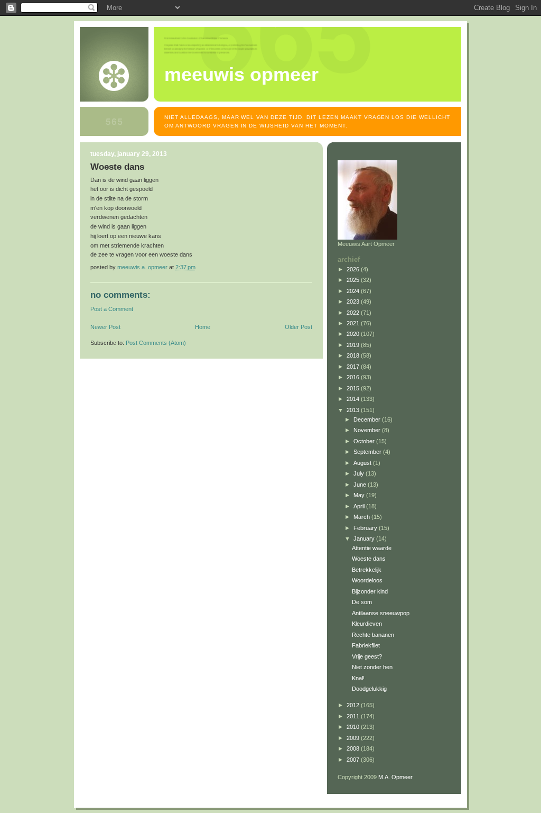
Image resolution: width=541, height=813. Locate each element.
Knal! (358, 678)
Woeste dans (369, 558)
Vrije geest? (367, 656)
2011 (354, 716)
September (368, 452)
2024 (354, 291)
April (359, 506)
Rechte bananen (373, 635)
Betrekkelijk (366, 570)
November (367, 430)
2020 (354, 334)
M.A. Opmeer (395, 777)
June (360, 484)
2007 (354, 759)
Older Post (298, 327)
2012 (354, 705)
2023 (354, 301)
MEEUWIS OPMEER (241, 74)
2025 (354, 280)
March (362, 517)
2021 (354, 323)
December (367, 419)
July (359, 473)
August (363, 463)
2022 (354, 312)
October (364, 441)
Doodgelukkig (369, 689)
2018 (354, 355)
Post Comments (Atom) (156, 343)
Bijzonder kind (370, 591)
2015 (354, 388)
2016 (354, 377)
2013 (354, 410)
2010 (354, 727)
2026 (354, 269)
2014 (354, 399)
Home (202, 327)
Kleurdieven (367, 623)
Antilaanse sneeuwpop (380, 613)
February (366, 528)
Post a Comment (111, 309)
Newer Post (105, 327)
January (364, 538)
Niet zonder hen (372, 667)
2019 (354, 345)
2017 (354, 366)
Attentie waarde (371, 548)
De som (362, 602)
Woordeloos (367, 580)
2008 (354, 748)
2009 (354, 738)
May (359, 495)
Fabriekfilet (366, 645)
